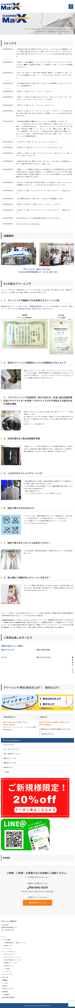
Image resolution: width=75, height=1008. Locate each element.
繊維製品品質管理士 (8, 620)
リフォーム (7, 948)
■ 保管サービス (72, 664)
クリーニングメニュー (12, 740)
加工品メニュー (8, 767)
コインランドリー (7, 974)
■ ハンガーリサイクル (44, 657)
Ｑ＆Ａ (6, 983)
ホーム (4, 937)
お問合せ (5, 986)
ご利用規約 (5, 995)
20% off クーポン (7, 989)
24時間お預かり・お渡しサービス (14, 943)
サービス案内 (6, 940)
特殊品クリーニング (10, 763)
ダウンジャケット (9, 745)
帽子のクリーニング (10, 758)
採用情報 (5, 992)
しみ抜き (6, 772)
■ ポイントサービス (8, 650)
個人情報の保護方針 (8, 997)
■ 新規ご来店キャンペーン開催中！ (13, 646)
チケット (4, 657)
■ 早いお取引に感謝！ (44, 650)
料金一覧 (5, 977)
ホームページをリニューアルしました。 (28, 224)
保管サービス (8, 946)
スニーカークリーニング (11, 749)
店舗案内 (5, 980)
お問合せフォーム (39, 902)
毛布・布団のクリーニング (12, 754)
